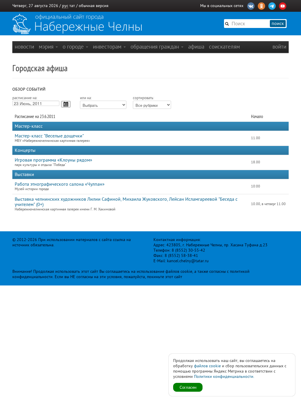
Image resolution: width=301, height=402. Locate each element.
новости (24, 47)
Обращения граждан (155, 47)
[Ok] (261, 5)
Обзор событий (29, 89)
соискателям (224, 47)
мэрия (47, 47)
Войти (279, 47)
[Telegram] (272, 5)
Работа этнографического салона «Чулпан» (60, 184)
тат (72, 6)
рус (65, 6)
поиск (278, 23)
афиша (196, 47)
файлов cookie (207, 366)
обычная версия (93, 6)
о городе (74, 47)
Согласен (188, 387)
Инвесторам (108, 47)
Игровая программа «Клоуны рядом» (53, 160)
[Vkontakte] (250, 5)
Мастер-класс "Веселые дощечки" (49, 136)
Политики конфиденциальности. (224, 376)
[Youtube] (282, 5)
